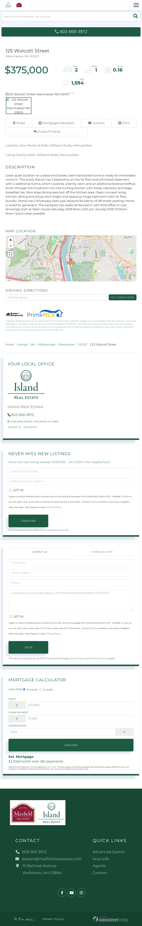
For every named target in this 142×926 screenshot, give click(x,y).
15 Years (47, 689)
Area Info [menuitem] (101, 859)
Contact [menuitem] (100, 873)
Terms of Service (99, 658)
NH (32, 344)
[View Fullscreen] (10, 254)
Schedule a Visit (102, 551)
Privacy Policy (54, 507)
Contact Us (14, 427)
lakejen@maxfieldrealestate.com (52, 859)
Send (28, 647)
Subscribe (28, 520)
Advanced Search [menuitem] (109, 852)
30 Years (32, 689)
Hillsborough (47, 344)
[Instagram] (81, 893)
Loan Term (15, 689)
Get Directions (122, 297)
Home (10, 344)
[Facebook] (62, 893)
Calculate (71, 745)
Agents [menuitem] (99, 866)
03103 (82, 344)
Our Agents (30, 427)
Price (12, 699)
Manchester (66, 344)
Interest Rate (17, 725)
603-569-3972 (73, 31)
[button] (135, 16)
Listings (22, 344)
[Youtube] (72, 893)
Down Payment (18, 712)
